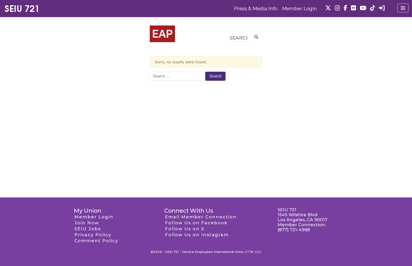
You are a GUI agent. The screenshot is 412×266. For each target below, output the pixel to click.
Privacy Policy (92, 234)
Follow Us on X (184, 228)
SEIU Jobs (87, 228)
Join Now (86, 223)
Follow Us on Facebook (196, 223)
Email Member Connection (201, 217)
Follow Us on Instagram (197, 234)
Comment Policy (96, 240)
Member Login (299, 8)
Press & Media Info (255, 8)
